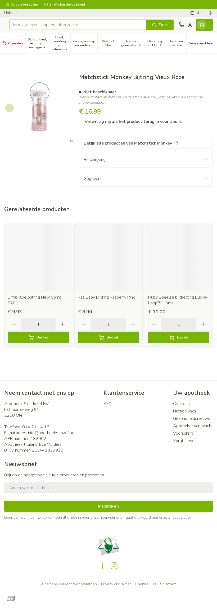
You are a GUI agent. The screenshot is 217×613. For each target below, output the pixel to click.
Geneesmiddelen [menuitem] (203, 44)
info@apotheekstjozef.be (51, 433)
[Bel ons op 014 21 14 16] (181, 24)
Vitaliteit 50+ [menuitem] (110, 43)
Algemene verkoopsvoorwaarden (69, 584)
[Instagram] (114, 566)
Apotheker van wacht (193, 426)
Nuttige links (184, 411)
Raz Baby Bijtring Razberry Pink (106, 297)
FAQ (107, 404)
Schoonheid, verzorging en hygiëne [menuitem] (38, 43)
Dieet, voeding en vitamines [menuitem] (61, 43)
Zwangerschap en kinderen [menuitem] (85, 43)
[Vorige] (9, 108)
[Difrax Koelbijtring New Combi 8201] (38, 257)
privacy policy (179, 517)
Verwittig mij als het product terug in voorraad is (133, 121)
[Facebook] (103, 566)
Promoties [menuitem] (15, 43)
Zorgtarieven (185, 441)
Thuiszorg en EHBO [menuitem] (156, 43)
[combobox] (78, 25)
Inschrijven (108, 506)
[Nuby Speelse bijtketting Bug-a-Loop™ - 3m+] (179, 257)
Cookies (142, 584)
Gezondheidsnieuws (191, 418)
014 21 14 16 (35, 427)
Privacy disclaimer (116, 584)
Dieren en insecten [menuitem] (177, 43)
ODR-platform (164, 584)
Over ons (181, 404)
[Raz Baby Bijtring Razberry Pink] (108, 257)
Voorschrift (183, 433)
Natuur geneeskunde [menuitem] (132, 43)
